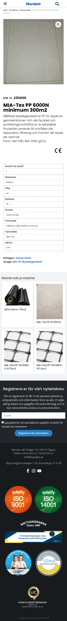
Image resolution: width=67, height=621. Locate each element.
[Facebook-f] (28, 471)
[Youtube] (39, 471)
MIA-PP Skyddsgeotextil (27, 261)
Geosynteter (25, 10)
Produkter (13, 10)
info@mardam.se (33, 457)
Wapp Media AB (42, 618)
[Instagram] (34, 471)
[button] (5, 3)
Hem (5, 10)
